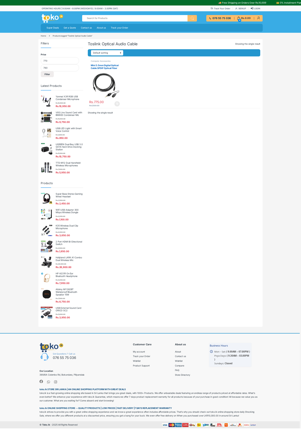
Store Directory (182, 375)
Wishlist (137, 361)
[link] (258, 18)
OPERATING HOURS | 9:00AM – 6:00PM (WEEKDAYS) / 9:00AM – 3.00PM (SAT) (80, 8)
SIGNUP (242, 8)
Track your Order (119, 27)
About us (101, 27)
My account (139, 351)
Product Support (141, 365)
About (178, 351)
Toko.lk (46, 424)
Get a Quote (70, 27)
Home (43, 36)
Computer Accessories (101, 61)
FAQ (177, 370)
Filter (47, 74)
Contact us (86, 27)
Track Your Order (222, 8)
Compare (179, 365)
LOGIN (257, 8)
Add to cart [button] (118, 104)
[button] (192, 18)
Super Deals (53, 27)
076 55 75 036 (221, 18)
